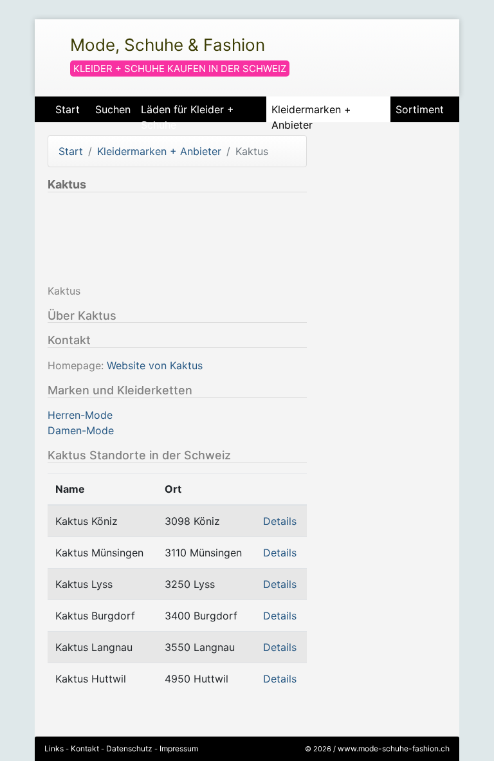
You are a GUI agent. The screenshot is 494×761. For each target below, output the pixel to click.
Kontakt (85, 748)
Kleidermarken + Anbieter (311, 112)
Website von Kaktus (155, 365)
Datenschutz (129, 748)
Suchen (113, 109)
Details (280, 521)
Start (67, 109)
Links (54, 748)
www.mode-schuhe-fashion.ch (394, 748)
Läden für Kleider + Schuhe (187, 112)
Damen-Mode (81, 430)
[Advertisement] (266, 240)
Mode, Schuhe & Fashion (167, 45)
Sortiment (420, 109)
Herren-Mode (80, 414)
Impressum (179, 748)
